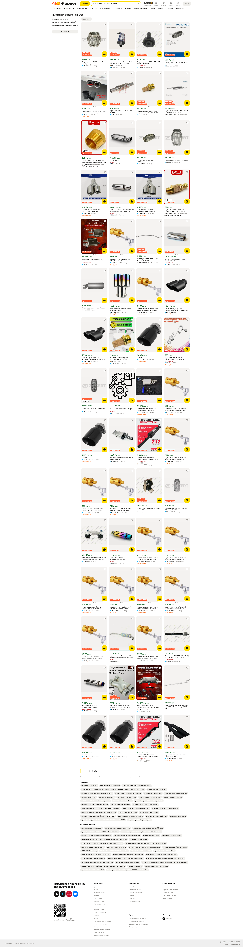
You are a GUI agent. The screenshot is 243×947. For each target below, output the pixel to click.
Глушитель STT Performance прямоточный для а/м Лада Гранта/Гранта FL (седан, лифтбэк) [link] (148, 755)
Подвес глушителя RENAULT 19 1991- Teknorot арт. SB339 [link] (148, 62)
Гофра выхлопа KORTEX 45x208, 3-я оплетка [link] (121, 111)
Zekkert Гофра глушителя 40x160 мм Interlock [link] (176, 63)
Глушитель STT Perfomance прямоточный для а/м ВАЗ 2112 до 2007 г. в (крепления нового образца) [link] (149, 458)
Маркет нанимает (168, 898)
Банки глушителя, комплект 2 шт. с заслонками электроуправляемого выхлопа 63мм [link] (93, 260)
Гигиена (96, 895)
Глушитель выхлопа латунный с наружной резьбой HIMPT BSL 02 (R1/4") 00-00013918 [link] (147, 112)
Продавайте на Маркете (136, 921)
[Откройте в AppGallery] (69, 896)
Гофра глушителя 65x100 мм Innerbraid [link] (146, 161)
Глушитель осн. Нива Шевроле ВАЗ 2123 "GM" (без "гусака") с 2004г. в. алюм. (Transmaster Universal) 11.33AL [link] (121, 62)
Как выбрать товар (135, 887)
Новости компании (168, 887)
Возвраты (132, 898)
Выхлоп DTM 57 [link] (114, 160)
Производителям (168, 892)
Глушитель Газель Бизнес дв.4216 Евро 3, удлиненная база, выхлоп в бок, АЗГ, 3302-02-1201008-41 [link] (122, 656)
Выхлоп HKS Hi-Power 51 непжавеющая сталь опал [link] (90, 706)
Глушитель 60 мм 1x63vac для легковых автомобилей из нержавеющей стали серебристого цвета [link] (148, 409)
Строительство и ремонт (102, 929)
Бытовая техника (99, 892)
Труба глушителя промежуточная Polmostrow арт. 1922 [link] (147, 259)
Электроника (98, 898)
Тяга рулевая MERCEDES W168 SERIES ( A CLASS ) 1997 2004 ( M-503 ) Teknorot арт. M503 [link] (177, 656)
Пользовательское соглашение (24, 943)
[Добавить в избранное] (104, 24)
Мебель (96, 890)
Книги (96, 918)
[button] (86, 19)
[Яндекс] (238, 944)
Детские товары (99, 932)
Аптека (96, 907)
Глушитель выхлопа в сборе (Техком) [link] (93, 308)
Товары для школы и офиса (102, 921)
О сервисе (132, 895)
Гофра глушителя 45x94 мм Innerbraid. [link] (176, 160)
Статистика (8, 943)
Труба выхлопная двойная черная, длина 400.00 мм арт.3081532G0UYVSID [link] (175, 755)
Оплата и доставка (135, 890)
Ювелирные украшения (101, 935)
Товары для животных (101, 927)
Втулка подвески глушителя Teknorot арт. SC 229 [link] (148, 509)
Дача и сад (97, 915)
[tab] (57, 8)
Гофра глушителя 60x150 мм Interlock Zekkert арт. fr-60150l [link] (176, 509)
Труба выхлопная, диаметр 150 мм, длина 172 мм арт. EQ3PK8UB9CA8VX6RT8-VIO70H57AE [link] (121, 309)
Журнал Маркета (134, 901)
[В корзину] (104, 54)
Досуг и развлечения (101, 887)
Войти (187, 3)
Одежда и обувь (99, 901)
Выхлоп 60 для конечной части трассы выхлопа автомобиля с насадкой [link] (122, 210)
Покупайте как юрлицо (136, 892)
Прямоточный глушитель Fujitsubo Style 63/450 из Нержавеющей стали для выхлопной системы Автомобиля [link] (176, 260)
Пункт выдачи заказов (169, 895)
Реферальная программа (170, 890)
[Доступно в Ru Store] (75, 896)
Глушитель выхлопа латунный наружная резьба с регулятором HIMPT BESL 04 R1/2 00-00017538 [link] (175, 210)
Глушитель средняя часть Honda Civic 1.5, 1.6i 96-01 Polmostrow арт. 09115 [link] (176, 706)
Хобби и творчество (100, 912)
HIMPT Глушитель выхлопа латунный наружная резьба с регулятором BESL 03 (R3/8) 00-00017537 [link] (121, 409)
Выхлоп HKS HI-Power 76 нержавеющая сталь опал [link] (117, 558)
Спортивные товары (100, 924)
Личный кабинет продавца (137, 918)
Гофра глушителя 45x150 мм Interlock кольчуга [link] (93, 409)
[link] (89, 785)
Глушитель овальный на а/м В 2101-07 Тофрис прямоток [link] (121, 458)
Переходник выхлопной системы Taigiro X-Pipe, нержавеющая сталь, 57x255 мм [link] (120, 706)
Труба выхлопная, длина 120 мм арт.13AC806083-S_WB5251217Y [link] (175, 358)
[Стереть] (138, 4)
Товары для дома (99, 904)
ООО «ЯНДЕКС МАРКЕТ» (233, 942)
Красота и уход (99, 909)
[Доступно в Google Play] (62, 896)
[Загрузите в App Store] (56, 896)
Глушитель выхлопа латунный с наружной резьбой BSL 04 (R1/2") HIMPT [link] (120, 358)
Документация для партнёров (138, 924)
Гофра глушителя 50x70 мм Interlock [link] (93, 62)
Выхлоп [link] (139, 357)
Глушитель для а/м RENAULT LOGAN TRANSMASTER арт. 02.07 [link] (176, 111)
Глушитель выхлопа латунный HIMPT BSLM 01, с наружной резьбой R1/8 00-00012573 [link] (94, 161)
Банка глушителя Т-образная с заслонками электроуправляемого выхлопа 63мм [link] (148, 706)
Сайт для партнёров (135, 927)
